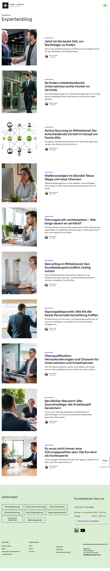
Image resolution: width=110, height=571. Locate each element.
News (3, 549)
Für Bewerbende (7, 554)
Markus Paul (52, 236)
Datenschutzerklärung (63, 552)
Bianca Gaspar (53, 55)
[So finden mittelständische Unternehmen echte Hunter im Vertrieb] (19, 92)
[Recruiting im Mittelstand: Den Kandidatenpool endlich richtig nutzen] (19, 273)
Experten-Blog (6, 546)
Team (30, 546)
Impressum (59, 549)
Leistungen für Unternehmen (11, 551)
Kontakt (31, 551)
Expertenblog (49, 38)
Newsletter (59, 547)
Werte (31, 549)
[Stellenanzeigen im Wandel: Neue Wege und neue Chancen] (19, 182)
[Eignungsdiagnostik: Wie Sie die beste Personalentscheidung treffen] (19, 318)
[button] (105, 5)
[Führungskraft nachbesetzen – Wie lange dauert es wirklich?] (19, 226)
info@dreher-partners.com (92, 554)
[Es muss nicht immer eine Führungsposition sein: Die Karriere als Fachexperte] (19, 456)
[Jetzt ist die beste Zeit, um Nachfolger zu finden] (19, 47)
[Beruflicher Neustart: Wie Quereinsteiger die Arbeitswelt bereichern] (19, 410)
